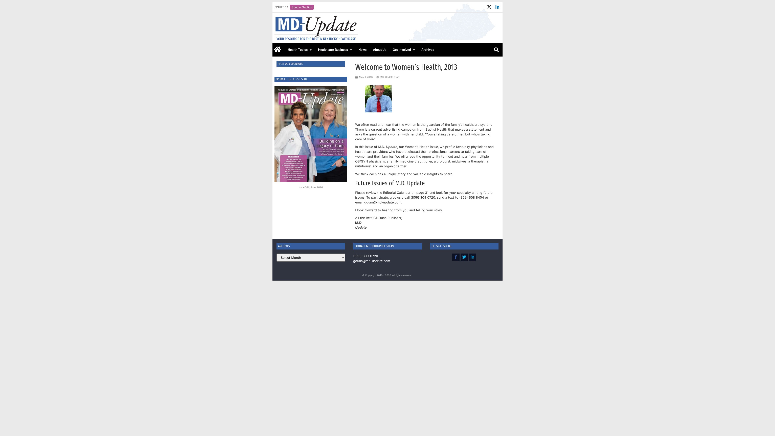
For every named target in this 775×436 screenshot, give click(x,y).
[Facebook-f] (456, 257)
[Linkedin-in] (497, 7)
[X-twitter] (489, 7)
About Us (379, 50)
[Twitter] (464, 257)
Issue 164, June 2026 (311, 187)
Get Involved (402, 50)
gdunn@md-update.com (371, 261)
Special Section (302, 7)
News (362, 50)
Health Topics (298, 50)
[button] (496, 50)
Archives (427, 50)
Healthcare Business (333, 50)
